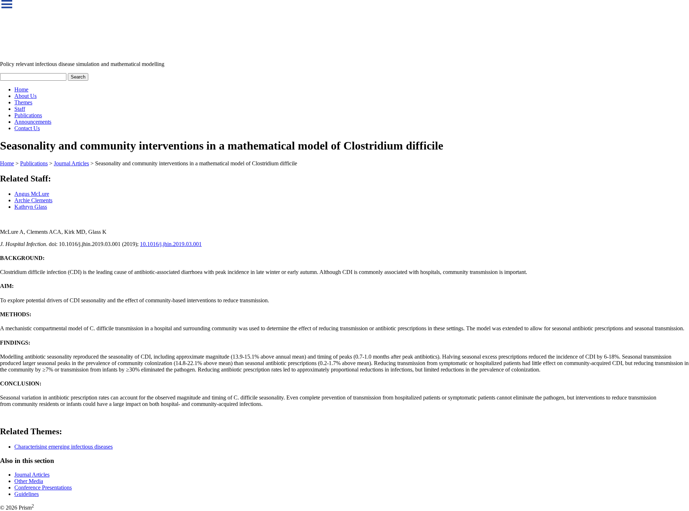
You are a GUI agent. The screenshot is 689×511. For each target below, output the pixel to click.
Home (21, 89)
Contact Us (27, 128)
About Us (25, 96)
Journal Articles (71, 163)
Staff (19, 109)
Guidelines (26, 494)
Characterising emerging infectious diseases (63, 447)
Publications (28, 115)
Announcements (32, 122)
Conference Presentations (43, 487)
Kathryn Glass (30, 207)
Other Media (28, 481)
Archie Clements (33, 200)
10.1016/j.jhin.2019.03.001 (171, 244)
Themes (23, 102)
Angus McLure (31, 194)
